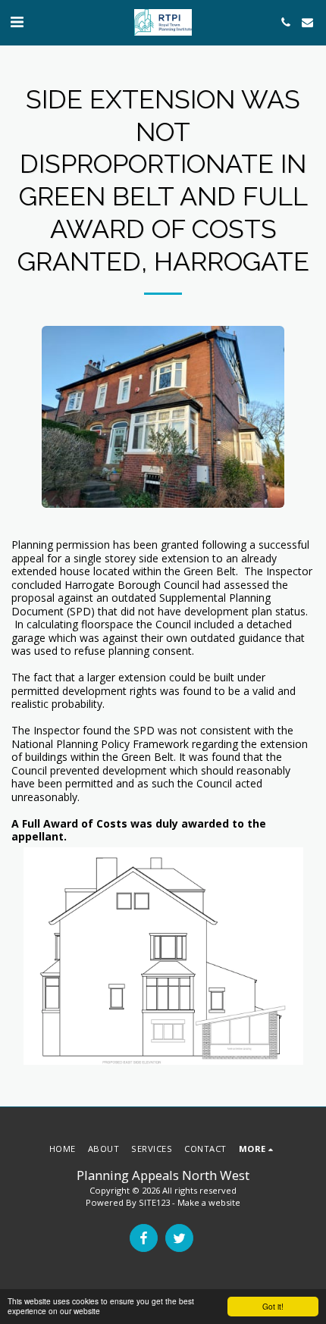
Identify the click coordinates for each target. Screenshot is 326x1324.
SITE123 (154, 1202)
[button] (17, 21)
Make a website (208, 1202)
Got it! (273, 1306)
